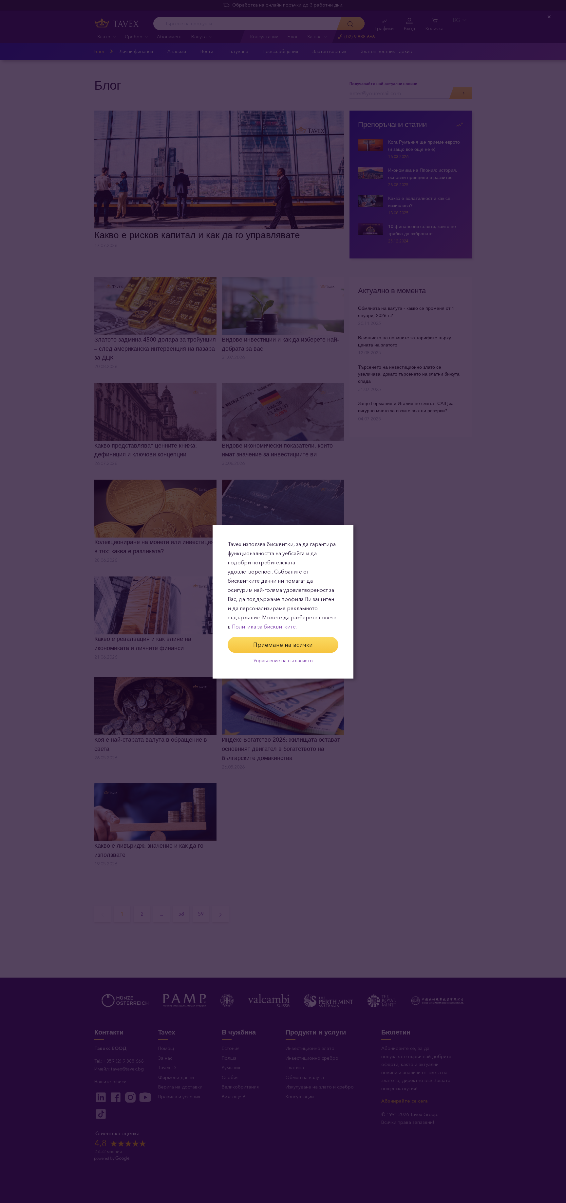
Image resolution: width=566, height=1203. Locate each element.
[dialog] (283, 602)
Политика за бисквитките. (264, 627)
